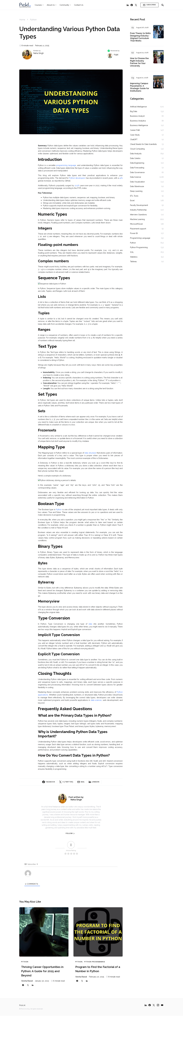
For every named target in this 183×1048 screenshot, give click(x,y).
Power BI (134, 233)
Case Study (135, 135)
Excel (132, 200)
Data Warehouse (137, 186)
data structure (90, 453)
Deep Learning (136, 191)
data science (96, 700)
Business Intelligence (139, 125)
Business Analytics (138, 121)
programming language (66, 165)
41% (121, 178)
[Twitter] (136, 5)
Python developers (77, 178)
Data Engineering (137, 163)
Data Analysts (136, 153)
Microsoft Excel (136, 224)
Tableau (133, 261)
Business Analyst (137, 116)
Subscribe (151, 5)
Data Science (135, 177)
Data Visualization (137, 182)
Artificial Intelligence (138, 107)
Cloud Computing (137, 149)
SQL (132, 252)
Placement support (138, 229)
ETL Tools (134, 196)
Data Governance (137, 172)
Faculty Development (139, 205)
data (90, 624)
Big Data (133, 111)
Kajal (116, 54)
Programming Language (140, 238)
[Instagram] (158, 1005)
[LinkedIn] (128, 5)
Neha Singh (38, 53)
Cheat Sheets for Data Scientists (143, 144)
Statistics (133, 257)
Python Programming (94, 962)
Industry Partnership (138, 210)
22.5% (77, 185)
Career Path (135, 130)
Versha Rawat (27, 981)
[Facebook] (132, 5)
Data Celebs (135, 158)
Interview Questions (138, 214)
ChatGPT (133, 139)
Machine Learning (137, 219)
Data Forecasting (137, 168)
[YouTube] (162, 1005)
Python (33, 19)
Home (22, 19)
